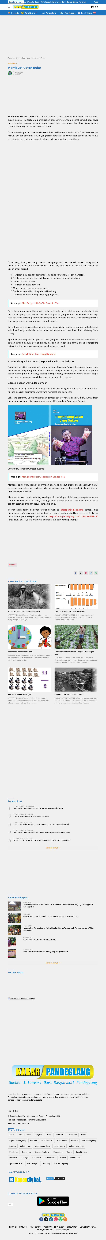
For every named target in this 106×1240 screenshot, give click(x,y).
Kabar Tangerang (76, 1146)
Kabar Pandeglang (42, 1146)
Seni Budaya (75, 1157)
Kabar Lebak (25, 1146)
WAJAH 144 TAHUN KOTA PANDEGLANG (39, 940)
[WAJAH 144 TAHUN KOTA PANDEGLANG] (12, 942)
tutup (10, 1204)
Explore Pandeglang (17, 1140)
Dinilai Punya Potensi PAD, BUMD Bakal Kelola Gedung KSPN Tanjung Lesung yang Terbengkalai (58, 905)
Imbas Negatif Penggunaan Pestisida (24, 611)
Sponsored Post (16, 1163)
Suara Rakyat (32, 1163)
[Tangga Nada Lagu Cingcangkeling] (76, 596)
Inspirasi (12, 1146)
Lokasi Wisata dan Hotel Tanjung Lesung (31, 816)
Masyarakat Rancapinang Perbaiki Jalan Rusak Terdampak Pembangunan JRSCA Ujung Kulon (58, 929)
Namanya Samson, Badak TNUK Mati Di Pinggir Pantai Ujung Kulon (42, 840)
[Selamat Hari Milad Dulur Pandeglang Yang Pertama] (12, 953)
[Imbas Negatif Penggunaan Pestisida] (29, 596)
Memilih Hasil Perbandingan (19, 694)
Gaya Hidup (62, 1140)
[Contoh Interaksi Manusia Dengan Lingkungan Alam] (76, 637)
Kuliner (69, 1152)
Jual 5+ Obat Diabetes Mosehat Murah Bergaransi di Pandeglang (42, 832)
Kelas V (12, 565)
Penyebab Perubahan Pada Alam (69, 694)
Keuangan (26, 1152)
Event (83, 1134)
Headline (74, 1140)
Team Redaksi (18, 72)
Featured (33, 1140)
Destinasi (59, 1134)
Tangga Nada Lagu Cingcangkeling (70, 611)
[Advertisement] (53, 36)
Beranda (11, 58)
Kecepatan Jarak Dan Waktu (20, 652)
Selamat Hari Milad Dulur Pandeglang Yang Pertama (45, 951)
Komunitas (57, 1152)
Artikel (11, 1134)
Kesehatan (13, 1152)
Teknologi (46, 1163)
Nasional (13, 1157)
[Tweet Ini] (81, 573)
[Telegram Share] (91, 573)
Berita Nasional (24, 1134)
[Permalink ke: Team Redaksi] (10, 73)
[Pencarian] (96, 7)
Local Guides (81, 1152)
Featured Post (47, 1140)
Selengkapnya (52, 848)
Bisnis (48, 1134)
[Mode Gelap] (92, 7)
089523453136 (23, 1123)
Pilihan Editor (50, 1157)
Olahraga (24, 1157)
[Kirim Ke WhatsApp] (96, 573)
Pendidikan (20, 58)
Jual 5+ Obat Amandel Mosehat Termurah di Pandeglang (38, 808)
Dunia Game (72, 1134)
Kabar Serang (59, 1146)
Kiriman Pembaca (42, 1152)
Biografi (38, 1134)
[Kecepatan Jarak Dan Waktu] (29, 637)
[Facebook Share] (75, 573)
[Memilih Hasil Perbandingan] (29, 680)
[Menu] (9, 7)
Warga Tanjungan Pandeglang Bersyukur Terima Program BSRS (50, 916)
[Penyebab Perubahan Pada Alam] (76, 680)
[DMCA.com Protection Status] (55, 1178)
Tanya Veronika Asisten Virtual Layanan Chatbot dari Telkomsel (41, 824)
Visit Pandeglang (61, 1163)
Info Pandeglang (89, 1140)
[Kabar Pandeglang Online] (25, 7)
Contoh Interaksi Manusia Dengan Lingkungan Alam (74, 653)
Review (63, 1157)
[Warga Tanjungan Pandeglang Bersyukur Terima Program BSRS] (14, 918)
